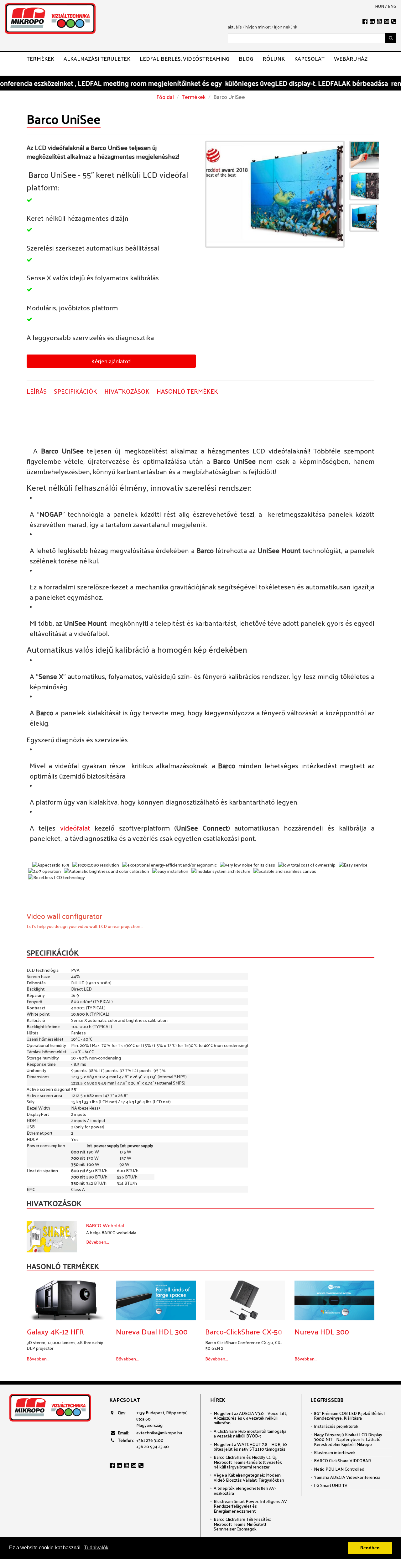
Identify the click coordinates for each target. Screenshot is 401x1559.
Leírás (37, 391)
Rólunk (274, 59)
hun (379, 6)
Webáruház (350, 59)
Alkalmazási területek (97, 59)
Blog (246, 59)
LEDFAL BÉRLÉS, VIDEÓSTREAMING (184, 59)
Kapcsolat (309, 59)
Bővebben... (97, 1242)
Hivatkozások (126, 391)
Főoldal (165, 96)
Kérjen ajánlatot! (111, 361)
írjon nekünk (285, 27)
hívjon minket (258, 27)
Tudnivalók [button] (96, 1547)
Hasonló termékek (187, 391)
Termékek (40, 59)
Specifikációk (75, 391)
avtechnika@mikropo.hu (159, 1433)
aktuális (235, 27)
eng (392, 6)
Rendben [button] (370, 1547)
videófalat (75, 827)
